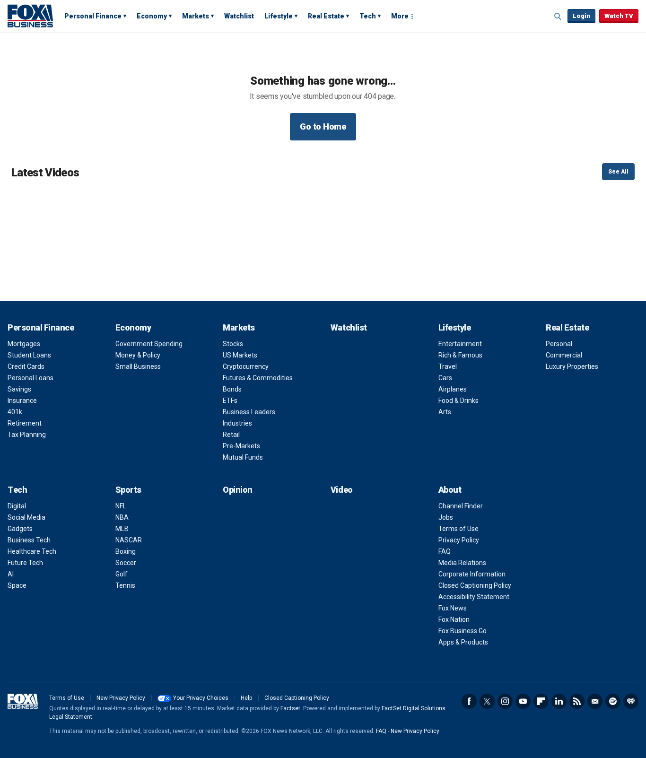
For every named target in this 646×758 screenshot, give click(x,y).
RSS (577, 701)
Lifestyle (278, 16)
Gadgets (20, 528)
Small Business (138, 366)
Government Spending (149, 344)
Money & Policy (137, 355)
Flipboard (541, 701)
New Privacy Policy (120, 698)
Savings (19, 389)
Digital (17, 506)
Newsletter (594, 701)
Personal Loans (30, 378)
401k (15, 412)
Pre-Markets (241, 446)
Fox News (452, 608)
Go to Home (323, 126)
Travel (447, 366)
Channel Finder (460, 506)
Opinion (238, 490)
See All (618, 171)
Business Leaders (249, 412)
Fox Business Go (462, 631)
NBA (122, 517)
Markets (195, 16)
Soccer (125, 562)
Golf (121, 574)
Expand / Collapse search (558, 16)
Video (342, 490)
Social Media (26, 517)
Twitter (487, 701)
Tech (367, 16)
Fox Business (30, 15)
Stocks (233, 344)
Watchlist (239, 16)
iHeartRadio (630, 701)
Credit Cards (26, 366)
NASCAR (128, 540)
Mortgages (24, 344)
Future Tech (25, 562)
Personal (559, 344)
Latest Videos (45, 172)
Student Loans (29, 355)
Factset (290, 708)
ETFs (230, 400)
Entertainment (460, 344)
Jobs (445, 517)
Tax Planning (27, 434)
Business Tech (29, 540)
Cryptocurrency (246, 366)
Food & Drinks (458, 400)
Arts (444, 412)
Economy (152, 16)
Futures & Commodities (258, 378)
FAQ (444, 551)
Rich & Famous (460, 355)
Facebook (469, 701)
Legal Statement (70, 717)
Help (246, 698)
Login (581, 15)
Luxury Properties (572, 366)
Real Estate (326, 16)
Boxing (125, 551)
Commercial (564, 355)
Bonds (232, 389)
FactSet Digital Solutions (413, 708)
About (450, 490)
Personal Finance (93, 16)
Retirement (25, 423)
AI (11, 574)
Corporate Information (472, 574)
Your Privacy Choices (200, 698)
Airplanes (452, 389)
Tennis (125, 585)
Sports (128, 490)
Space (17, 585)
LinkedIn (559, 701)
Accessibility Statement (473, 597)
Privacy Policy (458, 540)
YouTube (523, 701)
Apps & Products (463, 642)
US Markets (240, 355)
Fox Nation (454, 619)
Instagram (505, 701)
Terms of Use (458, 528)
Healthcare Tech (32, 551)
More (400, 16)
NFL (120, 506)
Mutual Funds (243, 457)
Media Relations (462, 562)
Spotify (612, 701)
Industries (237, 423)
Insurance (22, 400)
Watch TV (618, 15)
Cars (445, 378)
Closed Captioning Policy (474, 585)
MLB (122, 528)
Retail (231, 434)
